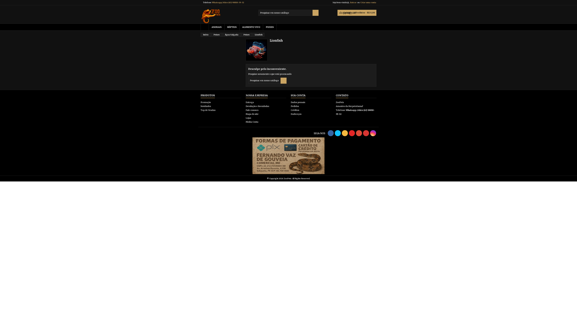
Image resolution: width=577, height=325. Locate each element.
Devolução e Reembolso (257, 106)
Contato (342, 95)
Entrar (353, 2)
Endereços (296, 114)
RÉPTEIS (232, 27)
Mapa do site (252, 114)
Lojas (248, 118)
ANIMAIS (217, 27)
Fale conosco (252, 110)
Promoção (206, 102)
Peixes (270, 27)
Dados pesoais (298, 102)
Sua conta (298, 95)
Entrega (250, 102)
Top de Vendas (208, 110)
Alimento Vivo (251, 27)
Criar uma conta (368, 2)
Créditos (295, 110)
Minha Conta (252, 122)
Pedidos (295, 106)
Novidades (206, 106)
